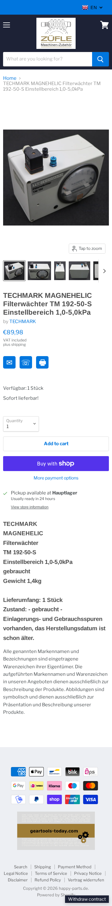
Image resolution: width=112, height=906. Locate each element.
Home (9, 78)
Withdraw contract (87, 899)
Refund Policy (48, 879)
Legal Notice (16, 873)
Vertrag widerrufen (86, 879)
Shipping (42, 866)
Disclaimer (18, 879)
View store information (30, 507)
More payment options (56, 477)
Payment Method (74, 866)
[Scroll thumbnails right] (103, 271)
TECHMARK (22, 321)
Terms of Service (51, 873)
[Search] (100, 59)
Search (20, 866)
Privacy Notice (88, 873)
